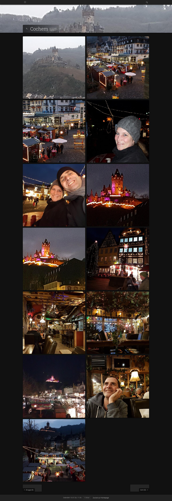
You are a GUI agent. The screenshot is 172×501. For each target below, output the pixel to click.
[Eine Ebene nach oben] (27, 29)
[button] (4, 496)
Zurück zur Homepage (101, 498)
